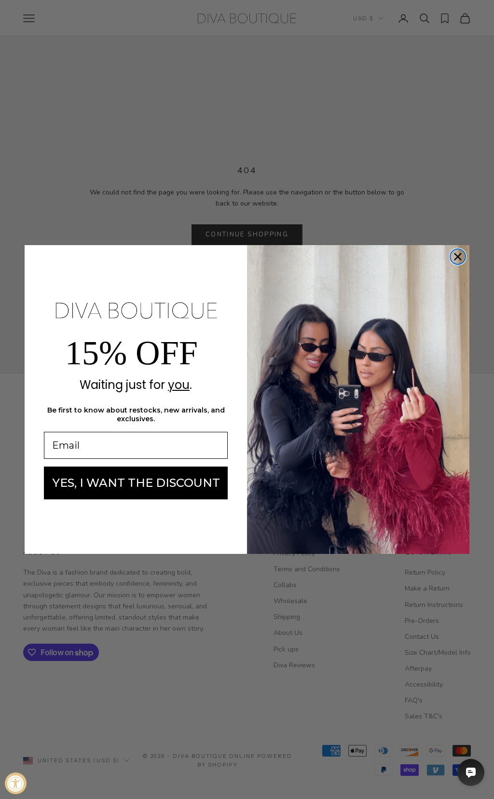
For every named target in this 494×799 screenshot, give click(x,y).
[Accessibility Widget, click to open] (16, 783)
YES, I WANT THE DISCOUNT (136, 483)
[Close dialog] (458, 256)
